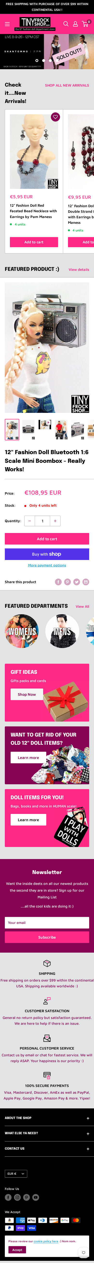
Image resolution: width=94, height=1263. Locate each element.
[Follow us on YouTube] (35, 1197)
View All (82, 606)
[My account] (75, 24)
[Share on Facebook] (58, 581)
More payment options (47, 565)
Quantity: (13, 521)
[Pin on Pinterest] (67, 581)
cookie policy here (46, 1241)
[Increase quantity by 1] (55, 521)
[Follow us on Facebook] (8, 1197)
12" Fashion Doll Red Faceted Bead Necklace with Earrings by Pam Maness (33, 211)
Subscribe (47, 937)
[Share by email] (85, 581)
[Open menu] (7, 24)
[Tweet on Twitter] (76, 581)
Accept (17, 1250)
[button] (55, 117)
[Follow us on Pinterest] (26, 1197)
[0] (85, 24)
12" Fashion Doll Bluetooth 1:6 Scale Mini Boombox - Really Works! (47, 461)
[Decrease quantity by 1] (30, 521)
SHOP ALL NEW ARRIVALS (67, 85)
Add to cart (33, 242)
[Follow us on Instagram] (17, 1197)
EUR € (11, 1173)
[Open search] (66, 24)
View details (79, 269)
